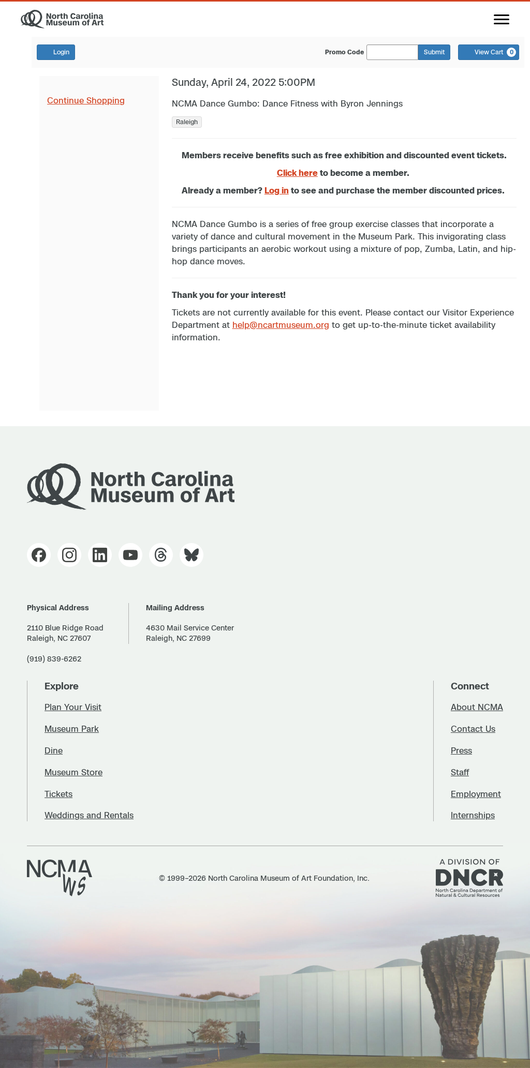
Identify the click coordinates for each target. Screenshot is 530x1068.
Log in (276, 190)
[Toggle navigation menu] (501, 19)
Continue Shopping (86, 100)
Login (61, 52)
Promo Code (344, 52)
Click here (297, 173)
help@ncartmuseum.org (280, 325)
